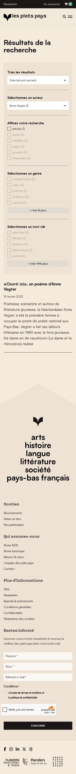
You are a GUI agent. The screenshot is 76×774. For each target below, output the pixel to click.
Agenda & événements (18, 601)
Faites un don (12, 519)
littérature (38, 461)
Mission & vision (14, 557)
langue (38, 453)
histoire (38, 445)
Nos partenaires (14, 525)
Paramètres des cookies (19, 619)
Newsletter (10, 4)
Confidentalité (13, 613)
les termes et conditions (30, 692)
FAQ (6, 589)
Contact (9, 569)
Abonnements (13, 513)
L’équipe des (18, 563)
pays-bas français (38, 477)
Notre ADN (11, 545)
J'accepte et (26, 695)
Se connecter (52, 4)
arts (38, 437)
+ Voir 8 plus (38, 210)
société (38, 469)
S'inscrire (38, 725)
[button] (38, 129)
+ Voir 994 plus (38, 263)
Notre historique (14, 551)
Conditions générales (17, 607)
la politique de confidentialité (22, 697)
